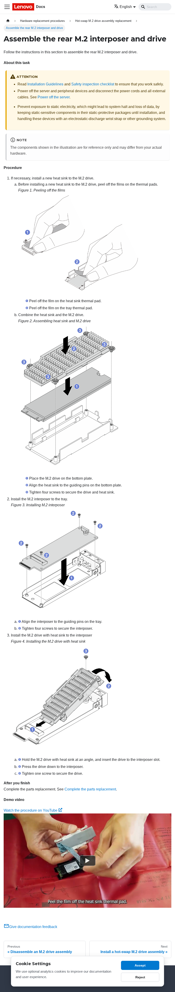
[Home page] (8, 20)
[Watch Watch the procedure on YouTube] (87, 860)
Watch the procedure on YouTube (30, 810)
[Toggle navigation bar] (7, 6)
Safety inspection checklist (92, 84)
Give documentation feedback (33, 927)
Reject (140, 977)
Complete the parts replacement (90, 789)
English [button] (126, 7)
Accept (140, 965)
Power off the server (53, 97)
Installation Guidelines (45, 84)
